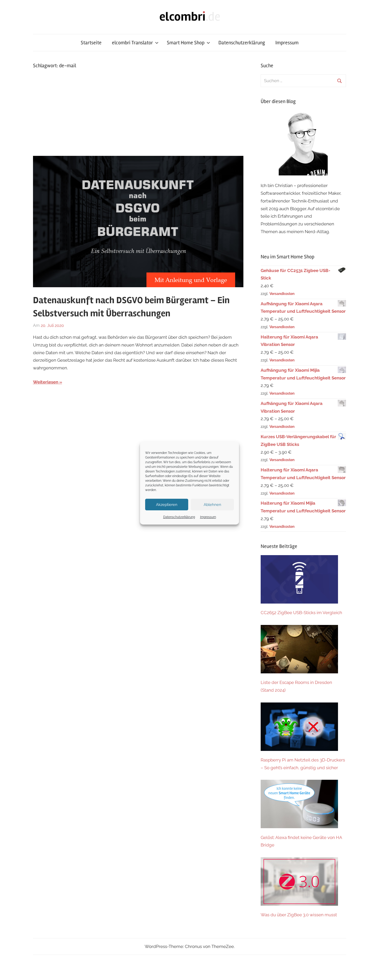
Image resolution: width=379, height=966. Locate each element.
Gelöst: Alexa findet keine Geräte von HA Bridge (301, 841)
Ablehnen (212, 504)
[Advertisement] (138, 112)
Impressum (208, 517)
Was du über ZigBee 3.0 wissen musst (299, 914)
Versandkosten (281, 294)
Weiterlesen (45, 382)
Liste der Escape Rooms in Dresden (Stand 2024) (296, 686)
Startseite (91, 42)
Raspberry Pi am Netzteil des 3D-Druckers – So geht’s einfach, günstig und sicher (303, 763)
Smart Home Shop (185, 42)
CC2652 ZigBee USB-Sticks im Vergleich (301, 612)
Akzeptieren (166, 504)
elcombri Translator (132, 42)
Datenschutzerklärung (179, 517)
